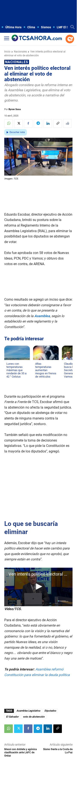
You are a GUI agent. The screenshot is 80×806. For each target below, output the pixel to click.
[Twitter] (18, 123)
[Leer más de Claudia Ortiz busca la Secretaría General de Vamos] (66, 380)
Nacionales (20, 51)
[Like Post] (67, 123)
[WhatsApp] (8, 123)
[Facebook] (28, 123)
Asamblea (42, 316)
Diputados (50, 710)
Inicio (7, 51)
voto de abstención (34, 716)
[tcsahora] (36, 38)
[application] (38, 587)
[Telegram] (38, 123)
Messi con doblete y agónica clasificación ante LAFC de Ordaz (20, 752)
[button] (38, 586)
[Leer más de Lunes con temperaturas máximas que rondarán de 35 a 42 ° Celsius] (9, 380)
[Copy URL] (57, 123)
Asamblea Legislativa (28, 710)
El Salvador (12, 716)
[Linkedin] (48, 123)
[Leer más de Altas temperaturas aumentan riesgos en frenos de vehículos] (37, 380)
